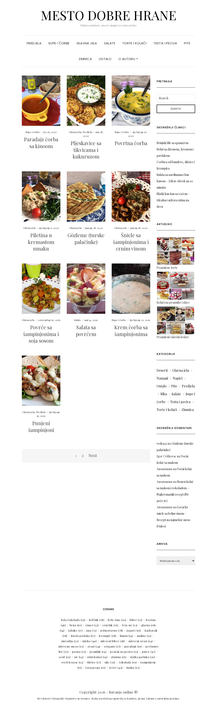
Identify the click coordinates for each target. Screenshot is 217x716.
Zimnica (85, 59)
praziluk (98, 651)
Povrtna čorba (131, 143)
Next (93, 455)
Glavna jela (87, 43)
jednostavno (111, 630)
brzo (76, 625)
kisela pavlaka (83, 636)
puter (149, 651)
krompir (107, 636)
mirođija (70, 641)
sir (78, 657)
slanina (118, 657)
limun (126, 636)
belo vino (117, 620)
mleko (89, 641)
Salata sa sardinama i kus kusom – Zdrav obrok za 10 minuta (175, 181)
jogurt (134, 630)
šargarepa (95, 667)
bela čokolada (73, 620)
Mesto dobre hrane (108, 14)
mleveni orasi (140, 641)
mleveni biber (112, 641)
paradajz (133, 646)
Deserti (162, 370)
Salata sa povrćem (86, 330)
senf (65, 657)
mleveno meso (71, 646)
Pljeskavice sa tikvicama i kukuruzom (86, 150)
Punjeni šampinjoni (41, 426)
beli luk (96, 620)
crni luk (110, 625)
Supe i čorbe (59, 43)
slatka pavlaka (142, 657)
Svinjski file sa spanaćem (172, 143)
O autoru (127, 59)
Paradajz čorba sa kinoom (41, 142)
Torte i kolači (134, 43)
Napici (177, 378)
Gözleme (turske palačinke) (86, 238)
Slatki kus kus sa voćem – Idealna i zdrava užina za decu (173, 200)
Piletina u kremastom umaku (41, 242)
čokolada (128, 662)
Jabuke (75, 630)
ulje (110, 662)
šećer (116, 667)
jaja (91, 630)
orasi (94, 646)
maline (144, 636)
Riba (163, 394)
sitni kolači (97, 657)
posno (79, 651)
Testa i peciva (165, 43)
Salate (109, 43)
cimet (92, 625)
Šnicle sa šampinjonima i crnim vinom (131, 242)
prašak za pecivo (124, 651)
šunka (133, 667)
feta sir (129, 625)
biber (136, 620)
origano (112, 646)
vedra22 (162, 443)
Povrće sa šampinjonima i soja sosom (41, 334)
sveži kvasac (72, 662)
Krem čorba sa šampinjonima (131, 330)
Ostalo (105, 59)
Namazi (162, 378)
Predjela (34, 43)
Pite (187, 43)
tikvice (94, 662)
